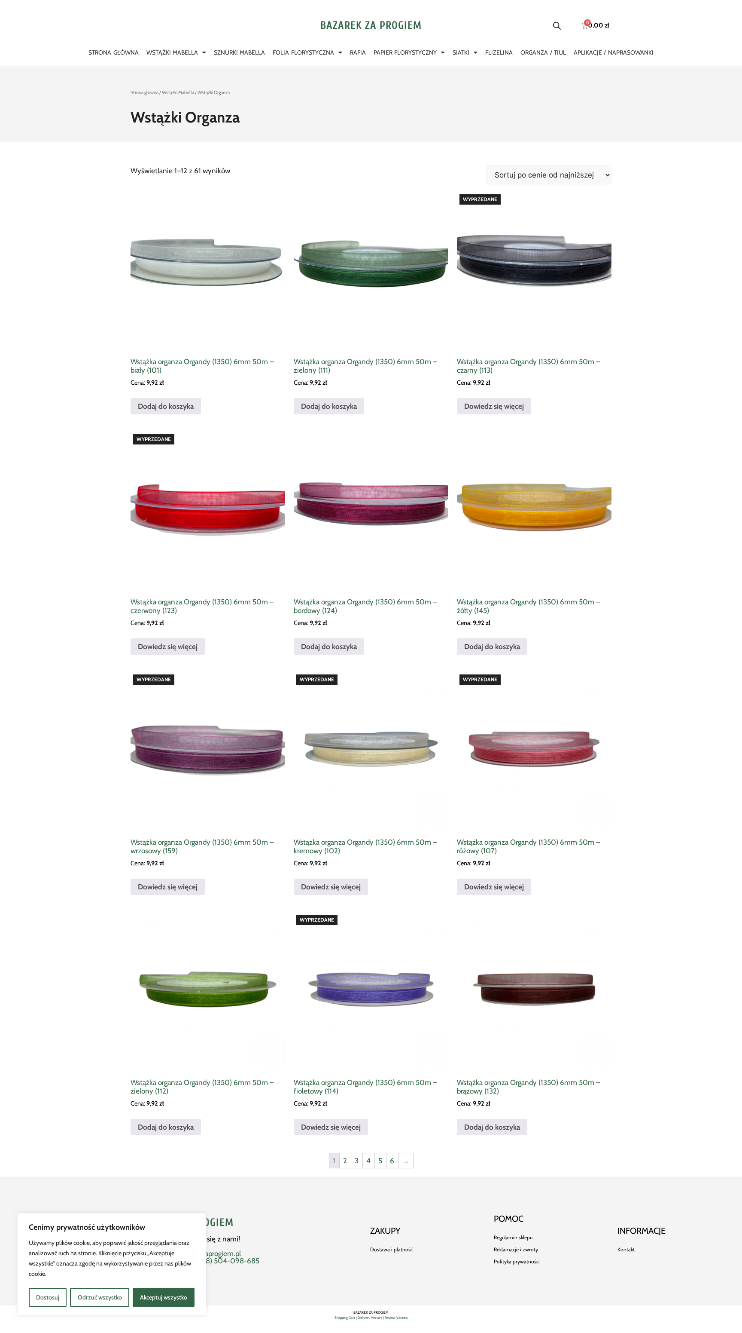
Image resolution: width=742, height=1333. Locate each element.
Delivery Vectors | (371, 1317)
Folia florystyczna (303, 52)
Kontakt (626, 1249)
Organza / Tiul (543, 52)
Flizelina (499, 52)
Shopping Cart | (346, 1317)
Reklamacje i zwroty (516, 1249)
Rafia (358, 52)
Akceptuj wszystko (163, 1297)
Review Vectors (396, 1317)
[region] (111, 1264)
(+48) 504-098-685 (227, 1260)
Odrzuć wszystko (100, 1297)
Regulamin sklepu (513, 1237)
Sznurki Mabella (239, 52)
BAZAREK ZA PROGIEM (371, 25)
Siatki (461, 52)
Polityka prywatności (517, 1261)
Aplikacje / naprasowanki (614, 52)
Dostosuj (47, 1297)
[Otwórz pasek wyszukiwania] (557, 26)
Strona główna (113, 52)
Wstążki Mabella (172, 52)
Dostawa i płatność (391, 1249)
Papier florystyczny (405, 52)
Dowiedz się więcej (494, 406)
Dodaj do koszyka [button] (166, 406)
